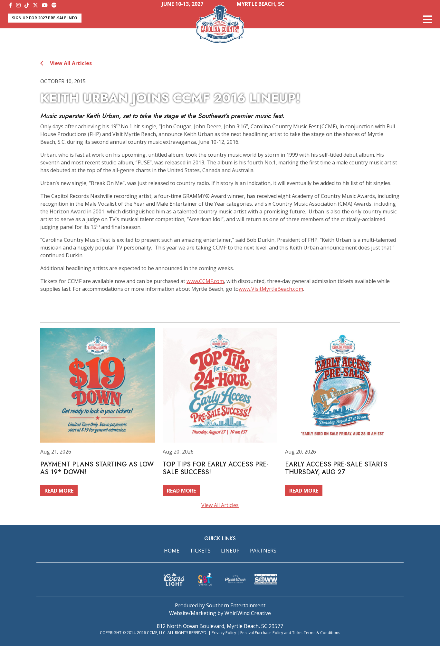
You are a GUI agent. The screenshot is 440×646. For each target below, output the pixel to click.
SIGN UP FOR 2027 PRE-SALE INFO (44, 18)
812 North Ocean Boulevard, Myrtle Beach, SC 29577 (220, 626)
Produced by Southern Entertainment (220, 605)
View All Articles (70, 63)
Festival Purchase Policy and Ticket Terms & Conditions (290, 632)
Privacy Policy (224, 632)
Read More (58, 490)
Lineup (230, 550)
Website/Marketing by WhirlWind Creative (220, 613)
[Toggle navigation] (427, 19)
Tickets (200, 550)
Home (171, 550)
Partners (263, 550)
